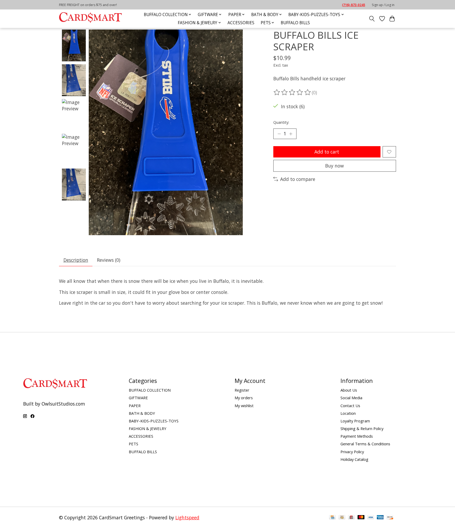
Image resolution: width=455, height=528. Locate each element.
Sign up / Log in (383, 5)
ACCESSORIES (241, 23)
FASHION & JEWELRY (147, 428)
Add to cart (326, 152)
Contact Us (350, 405)
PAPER (135, 405)
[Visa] (370, 517)
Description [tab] (75, 260)
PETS (133, 443)
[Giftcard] (351, 517)
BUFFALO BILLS (295, 23)
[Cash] (342, 517)
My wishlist (244, 405)
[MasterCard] (361, 517)
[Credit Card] (332, 517)
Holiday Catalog (354, 459)
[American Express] (380, 517)
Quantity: (281, 122)
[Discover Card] (390, 517)
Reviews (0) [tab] (108, 260)
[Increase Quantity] (290, 133)
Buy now (334, 165)
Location (348, 413)
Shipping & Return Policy (361, 428)
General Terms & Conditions (365, 443)
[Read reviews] (292, 92)
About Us (348, 390)
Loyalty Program (355, 420)
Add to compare (297, 179)
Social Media (351, 397)
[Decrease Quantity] (279, 133)
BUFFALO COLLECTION (150, 390)
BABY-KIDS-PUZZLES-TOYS (154, 420)
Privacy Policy (352, 451)
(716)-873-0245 (353, 5)
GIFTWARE (138, 397)
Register (242, 390)
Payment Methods (356, 436)
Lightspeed (187, 517)
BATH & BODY (142, 413)
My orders (244, 397)
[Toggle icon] (372, 18)
